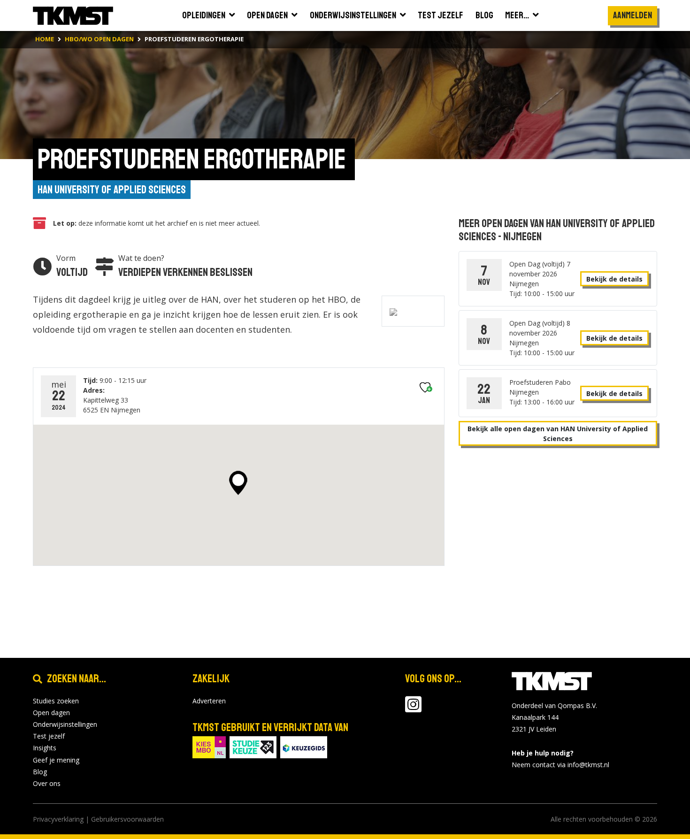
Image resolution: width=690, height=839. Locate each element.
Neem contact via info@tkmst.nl (560, 764)
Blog (40, 771)
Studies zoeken (56, 700)
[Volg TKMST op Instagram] (413, 708)
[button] (238, 483)
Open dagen (51, 712)
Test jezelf (49, 736)
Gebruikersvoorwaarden (127, 819)
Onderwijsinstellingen (65, 724)
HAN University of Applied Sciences (112, 190)
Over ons (47, 783)
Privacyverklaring (58, 819)
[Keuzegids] (303, 746)
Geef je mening (56, 759)
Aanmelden (632, 15)
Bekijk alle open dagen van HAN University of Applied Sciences (558, 433)
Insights (44, 747)
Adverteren (209, 700)
